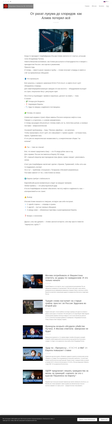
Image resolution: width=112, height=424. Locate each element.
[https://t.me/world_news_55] (4, 1)
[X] (6, 1)
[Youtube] (10, 1)
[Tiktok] (8, 1)
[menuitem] (88, 6)
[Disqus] (56, 249)
